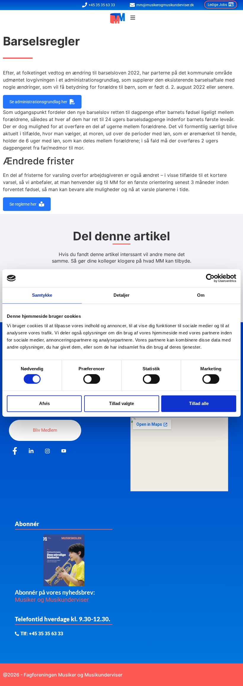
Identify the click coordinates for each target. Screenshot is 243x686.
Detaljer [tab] (121, 295)
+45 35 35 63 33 (102, 5)
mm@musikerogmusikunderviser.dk (165, 5)
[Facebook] (15, 451)
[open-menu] (133, 18)
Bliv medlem (45, 430)
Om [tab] (200, 295)
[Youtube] (64, 451)
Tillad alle (199, 403)
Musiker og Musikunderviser (52, 599)
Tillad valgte (121, 403)
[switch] (91, 379)
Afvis (44, 403)
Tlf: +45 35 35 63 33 (41, 633)
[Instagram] (47, 451)
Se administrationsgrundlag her (38, 101)
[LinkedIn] (31, 451)
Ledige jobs (217, 5)
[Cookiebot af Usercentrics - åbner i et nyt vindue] (210, 278)
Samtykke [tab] (42, 295)
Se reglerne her (22, 204)
